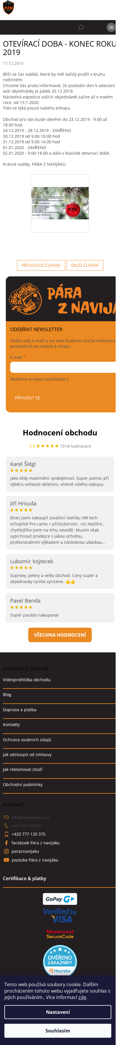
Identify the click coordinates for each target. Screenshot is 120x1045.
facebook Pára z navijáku (36, 842)
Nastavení (58, 1012)
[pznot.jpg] (60, 190)
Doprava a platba (19, 709)
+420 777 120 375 (26, 825)
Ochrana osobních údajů (27, 739)
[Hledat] (81, 27)
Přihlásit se (27, 397)
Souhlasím (57, 1031)
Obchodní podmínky (23, 784)
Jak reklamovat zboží (23, 769)
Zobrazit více (60, 635)
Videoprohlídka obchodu (27, 679)
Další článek (85, 265)
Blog (7, 694)
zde (82, 997)
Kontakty (11, 724)
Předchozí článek (41, 265)
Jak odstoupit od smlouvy (27, 754)
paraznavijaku (25, 851)
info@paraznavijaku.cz (30, 817)
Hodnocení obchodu (60, 432)
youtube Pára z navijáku (35, 860)
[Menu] (111, 27)
